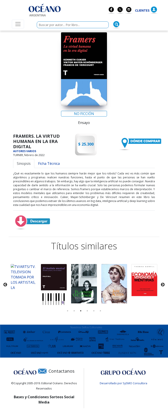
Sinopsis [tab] (24, 163)
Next (163, 285)
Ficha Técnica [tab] (49, 163)
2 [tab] (74, 311)
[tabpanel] (24, 277)
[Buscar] (116, 24)
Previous (5, 285)
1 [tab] (67, 311)
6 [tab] (100, 311)
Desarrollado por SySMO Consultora (123, 383)
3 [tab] (81, 311)
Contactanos (62, 371)
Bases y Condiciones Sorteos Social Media (44, 400)
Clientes (142, 10)
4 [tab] (87, 311)
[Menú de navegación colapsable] (18, 24)
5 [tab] (94, 311)
